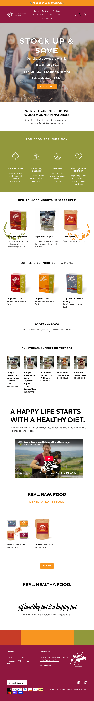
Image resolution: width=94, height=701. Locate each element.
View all (47, 566)
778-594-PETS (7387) (49, 660)
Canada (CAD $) (16, 683)
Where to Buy (24, 661)
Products (11, 661)
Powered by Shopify (80, 689)
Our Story (20, 657)
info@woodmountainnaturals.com (54, 657)
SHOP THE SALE (47, 86)
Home (9, 657)
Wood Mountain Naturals (64, 689)
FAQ (8, 664)
